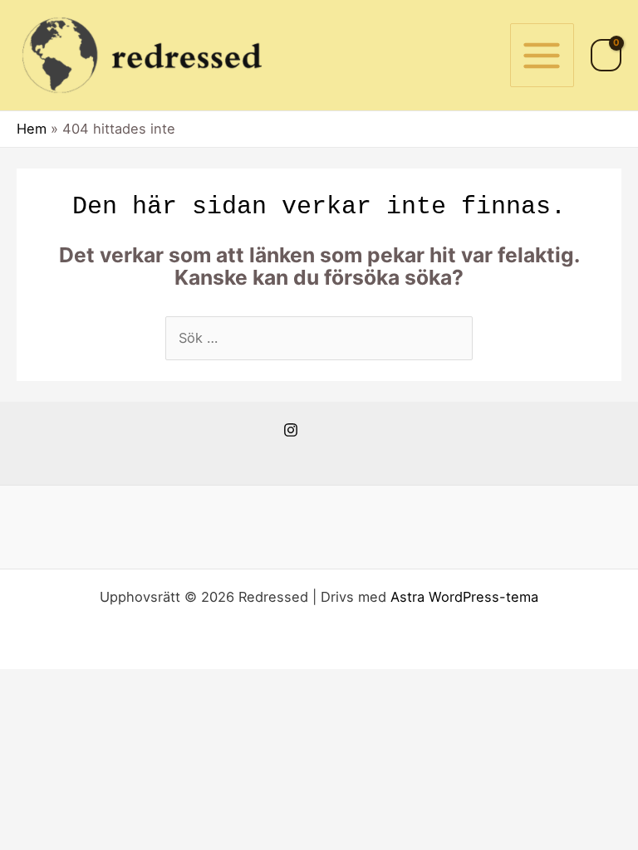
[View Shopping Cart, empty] (606, 55)
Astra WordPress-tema (464, 597)
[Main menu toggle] (542, 55)
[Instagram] (290, 430)
